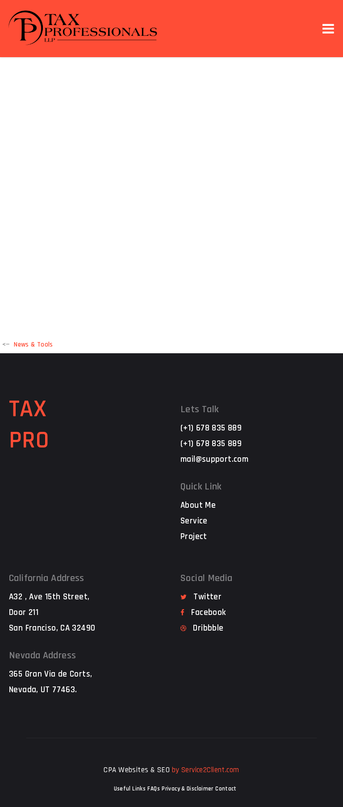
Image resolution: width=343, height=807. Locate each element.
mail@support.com (214, 459)
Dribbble (208, 628)
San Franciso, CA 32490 (52, 628)
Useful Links (130, 788)
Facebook (208, 612)
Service (194, 521)
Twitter (207, 596)
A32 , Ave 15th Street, (49, 596)
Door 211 (23, 612)
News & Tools (33, 344)
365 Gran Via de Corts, (50, 674)
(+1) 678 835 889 (211, 428)
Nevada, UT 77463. (43, 689)
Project (193, 536)
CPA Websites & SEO (137, 770)
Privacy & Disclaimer (187, 788)
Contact (226, 788)
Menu (328, 28)
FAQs (153, 788)
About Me (198, 505)
